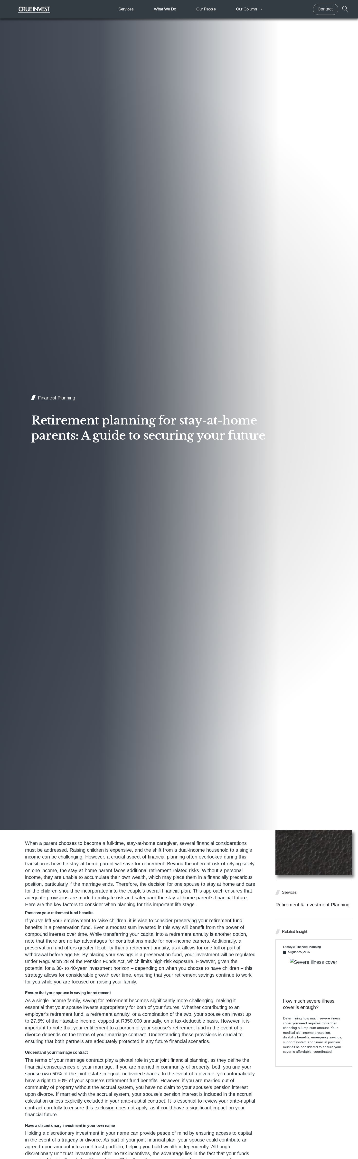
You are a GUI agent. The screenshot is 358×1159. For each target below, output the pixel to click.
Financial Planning (56, 397)
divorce (93, 1139)
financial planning (166, 856)
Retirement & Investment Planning (312, 904)
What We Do (165, 9)
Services (125, 9)
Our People (206, 9)
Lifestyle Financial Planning (302, 947)
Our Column (246, 9)
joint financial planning (183, 1060)
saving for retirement (105, 1000)
